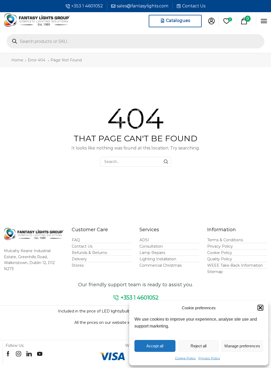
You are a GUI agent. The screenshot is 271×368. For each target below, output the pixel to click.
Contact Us (193, 5)
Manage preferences (242, 346)
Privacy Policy (209, 358)
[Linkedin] (29, 353)
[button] (260, 307)
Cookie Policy (185, 358)
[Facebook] (8, 353)
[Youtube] (39, 353)
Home (17, 60)
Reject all (198, 346)
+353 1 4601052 (87, 5)
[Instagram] (18, 353)
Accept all (154, 346)
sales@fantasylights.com (142, 5)
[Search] (166, 162)
